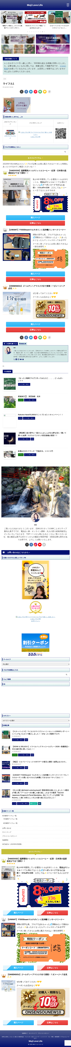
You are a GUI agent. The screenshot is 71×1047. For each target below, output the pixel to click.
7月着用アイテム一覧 (10, 819)
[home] (23, 359)
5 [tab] (35, 32)
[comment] (45, 92)
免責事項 (5, 840)
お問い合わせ (6, 828)
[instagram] (19, 359)
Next (68, 19)
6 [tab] (37, 32)
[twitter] (21, 92)
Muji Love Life (35, 5)
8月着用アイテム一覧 (10, 823)
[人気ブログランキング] (10, 133)
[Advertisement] (35, 628)
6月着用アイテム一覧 (9, 816)
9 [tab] (42, 32)
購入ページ (35, 217)
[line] (40, 92)
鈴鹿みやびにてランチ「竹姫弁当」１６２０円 (35, 451)
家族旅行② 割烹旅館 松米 (29, 396)
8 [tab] (41, 32)
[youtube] (21, 359)
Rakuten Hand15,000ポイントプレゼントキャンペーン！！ (40, 415)
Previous (2, 19)
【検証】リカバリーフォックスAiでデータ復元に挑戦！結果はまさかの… (39, 762)
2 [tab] (29, 32)
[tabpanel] (12, 20)
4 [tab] (33, 32)
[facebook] (26, 92)
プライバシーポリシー (9, 836)
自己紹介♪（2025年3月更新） (12, 844)
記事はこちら (35, 223)
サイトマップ (6, 832)
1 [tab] (28, 32)
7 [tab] (39, 32)
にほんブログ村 (35, 137)
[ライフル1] (31, 92)
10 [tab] (44, 32)
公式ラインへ (35, 621)
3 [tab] (31, 32)
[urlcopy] (49, 92)
